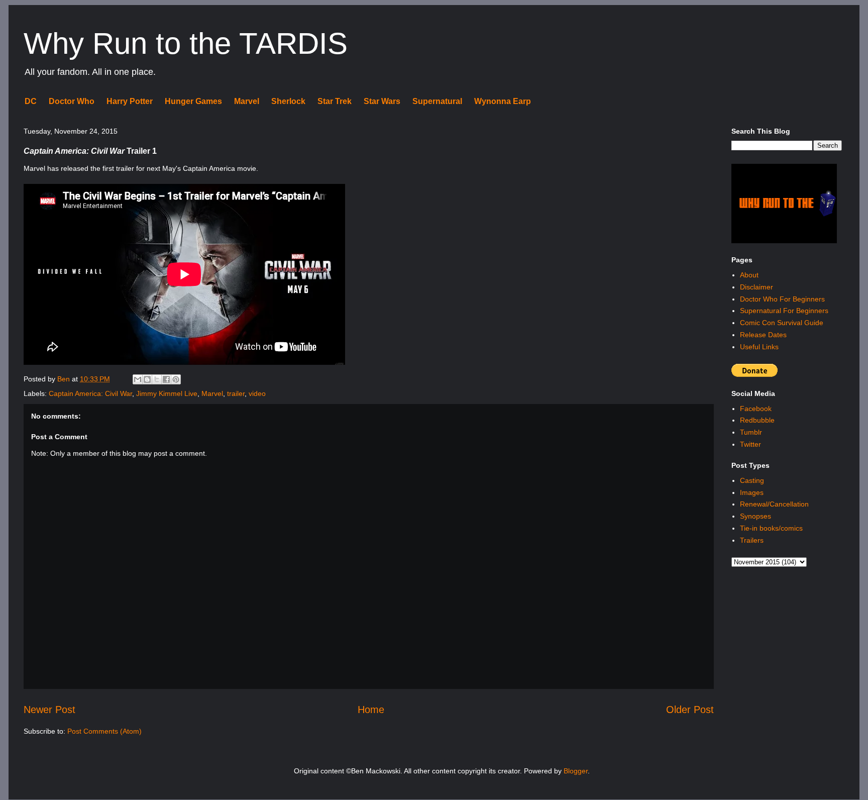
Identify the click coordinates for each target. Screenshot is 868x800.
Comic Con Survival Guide (781, 323)
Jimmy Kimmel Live (166, 393)
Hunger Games (193, 101)
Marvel (246, 101)
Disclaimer (756, 287)
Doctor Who (71, 101)
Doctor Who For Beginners (782, 299)
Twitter (750, 444)
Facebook (756, 409)
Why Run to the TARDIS (186, 43)
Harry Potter (129, 101)
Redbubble (757, 420)
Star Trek (334, 101)
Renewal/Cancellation (774, 504)
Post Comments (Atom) (104, 731)
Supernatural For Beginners (784, 311)
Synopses (755, 516)
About (749, 275)
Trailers (752, 540)
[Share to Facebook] (166, 379)
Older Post (690, 709)
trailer (236, 393)
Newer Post (49, 709)
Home (371, 709)
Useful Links (759, 347)
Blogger (576, 771)
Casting (752, 480)
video (257, 393)
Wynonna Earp (502, 101)
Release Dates (763, 335)
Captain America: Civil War (90, 393)
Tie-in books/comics (771, 528)
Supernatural (437, 101)
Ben (64, 379)
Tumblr (751, 432)
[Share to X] (157, 379)
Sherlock (288, 101)
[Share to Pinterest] (176, 379)
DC (31, 101)
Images (752, 492)
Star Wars (382, 101)
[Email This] (138, 379)
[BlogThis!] (147, 379)
